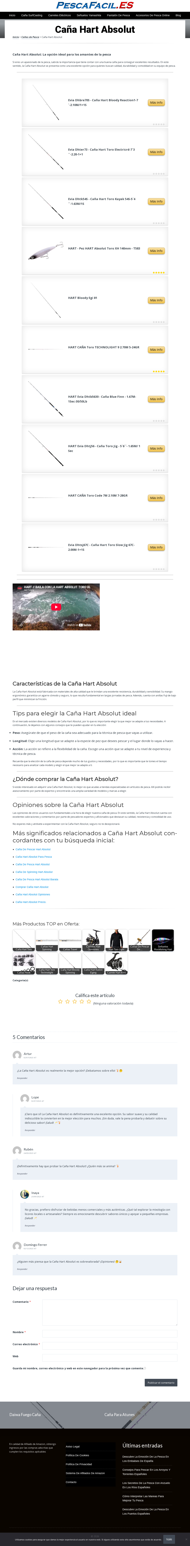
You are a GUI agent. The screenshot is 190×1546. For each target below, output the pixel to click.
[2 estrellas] (67, 1001)
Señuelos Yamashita (89, 15)
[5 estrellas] (89, 1001)
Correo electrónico (26, 1344)
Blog (178, 15)
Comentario (22, 1302)
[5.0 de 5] (163, 272)
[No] (186, 1539)
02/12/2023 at (30, 1248)
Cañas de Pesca (30, 37)
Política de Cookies (77, 1455)
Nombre (19, 1332)
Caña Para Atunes (119, 1414)
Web (15, 1356)
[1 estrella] (60, 1001)
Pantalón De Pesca (118, 15)
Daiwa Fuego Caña (25, 1414)
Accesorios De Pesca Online (153, 15)
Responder (22, 1078)
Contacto (71, 1482)
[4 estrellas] (82, 1001)
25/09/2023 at (37, 1196)
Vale (169, 1539)
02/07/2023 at (30, 1057)
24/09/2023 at (30, 1153)
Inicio (12, 15)
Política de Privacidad (79, 1464)
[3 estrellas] (74, 1001)
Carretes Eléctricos (59, 15)
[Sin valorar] (163, 124)
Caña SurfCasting (31, 15)
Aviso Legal (73, 1446)
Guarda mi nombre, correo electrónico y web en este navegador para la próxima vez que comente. (78, 1368)
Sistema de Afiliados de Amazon (85, 1473)
